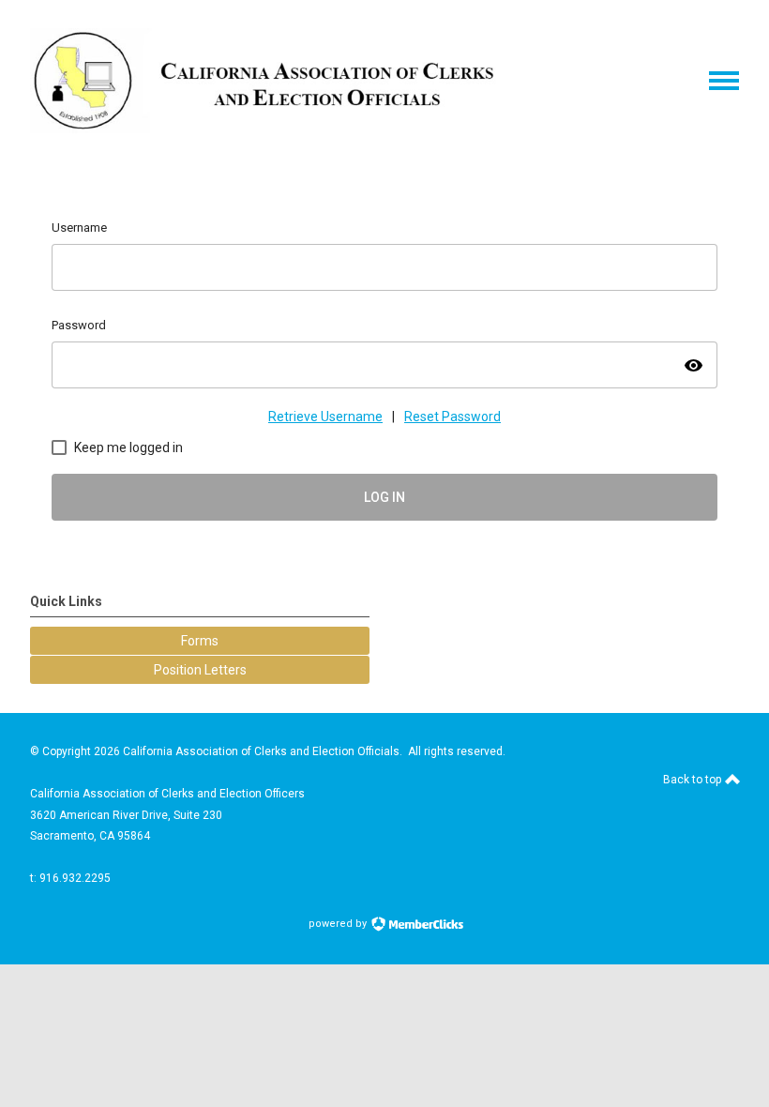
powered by (339, 923)
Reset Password (452, 416)
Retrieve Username (325, 416)
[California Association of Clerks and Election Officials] (264, 128)
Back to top (693, 779)
